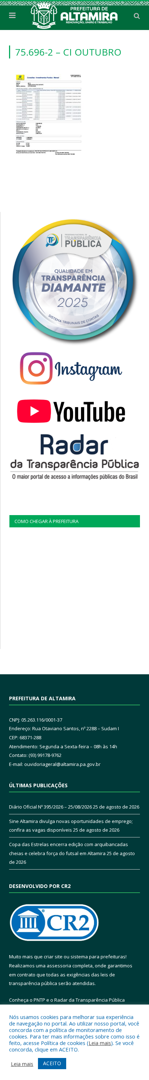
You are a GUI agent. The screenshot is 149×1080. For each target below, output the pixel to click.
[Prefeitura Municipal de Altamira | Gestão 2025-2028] (74, 14)
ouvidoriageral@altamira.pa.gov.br (62, 764)
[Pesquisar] (137, 15)
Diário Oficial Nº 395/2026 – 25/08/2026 (50, 807)
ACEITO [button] (52, 1063)
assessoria (59, 965)
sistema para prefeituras (98, 956)
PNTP (39, 1000)
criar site (53, 956)
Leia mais (100, 1043)
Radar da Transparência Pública (89, 1000)
